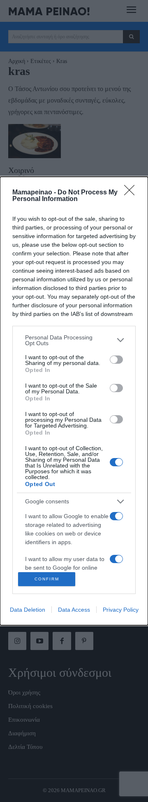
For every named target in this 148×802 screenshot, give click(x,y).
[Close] (132, 193)
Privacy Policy (121, 609)
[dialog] (74, 401)
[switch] (116, 359)
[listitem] (74, 340)
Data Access (74, 609)
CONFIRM (47, 579)
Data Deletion (27, 609)
